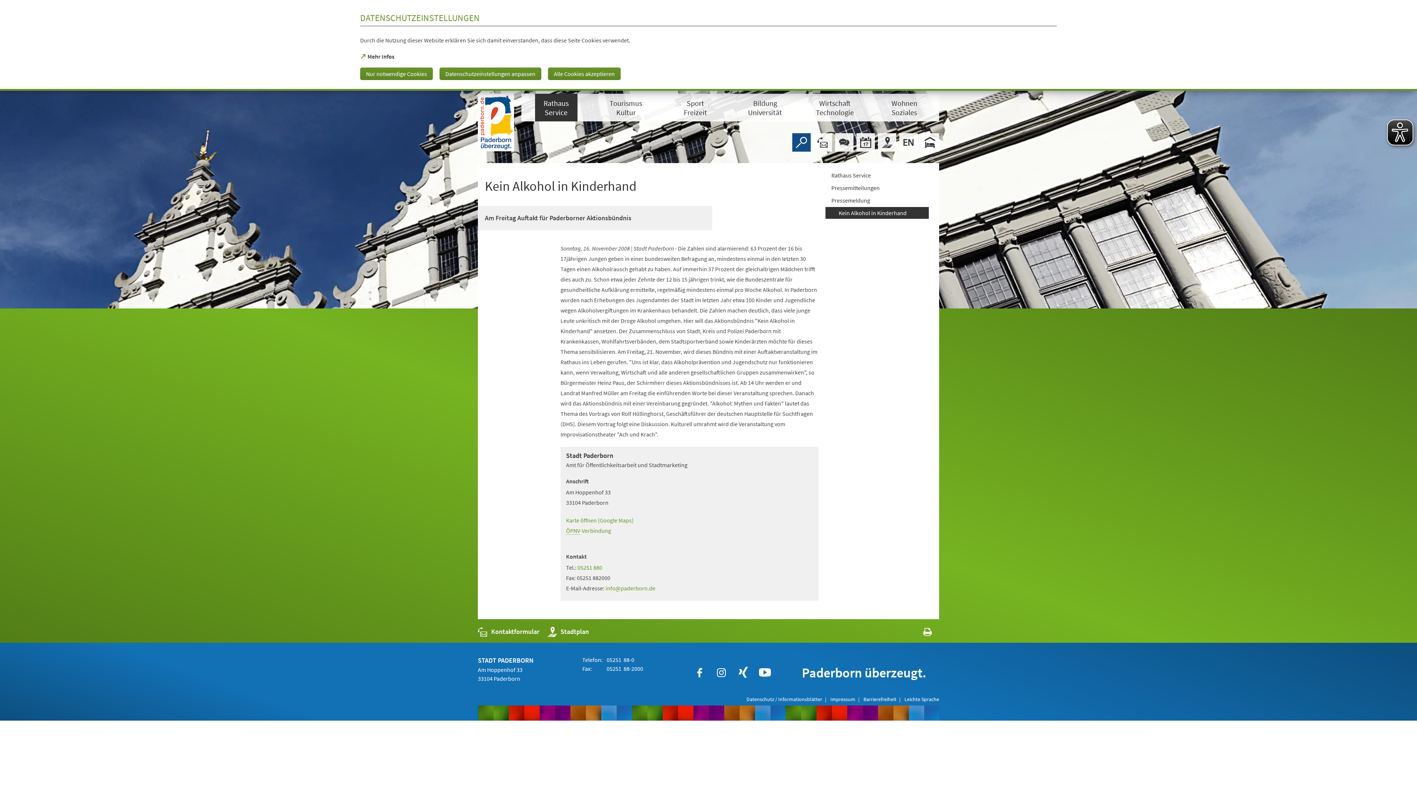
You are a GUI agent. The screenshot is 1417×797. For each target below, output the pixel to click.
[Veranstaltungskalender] (865, 142)
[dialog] (708, 45)
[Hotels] (930, 142)
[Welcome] (908, 142)
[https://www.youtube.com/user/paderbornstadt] (765, 673)
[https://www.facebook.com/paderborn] (700, 673)
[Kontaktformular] (823, 142)
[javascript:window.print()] (920, 633)
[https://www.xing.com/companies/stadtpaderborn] (743, 673)
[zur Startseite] (496, 122)
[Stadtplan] (887, 142)
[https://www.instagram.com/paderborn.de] (721, 673)
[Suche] (801, 142)
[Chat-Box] (844, 142)
